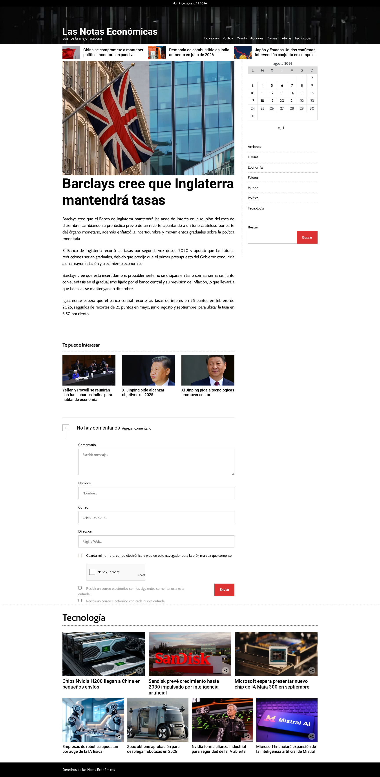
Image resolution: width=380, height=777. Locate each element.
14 (292, 93)
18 (262, 101)
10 (252, 93)
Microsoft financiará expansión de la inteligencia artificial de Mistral (286, 749)
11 (262, 93)
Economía (211, 38)
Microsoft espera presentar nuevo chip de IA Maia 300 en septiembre (272, 684)
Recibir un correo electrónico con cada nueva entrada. (125, 601)
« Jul (281, 128)
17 (252, 101)
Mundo (241, 38)
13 (281, 93)
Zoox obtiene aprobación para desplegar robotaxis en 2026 (153, 749)
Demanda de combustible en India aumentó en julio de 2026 (199, 52)
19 (272, 101)
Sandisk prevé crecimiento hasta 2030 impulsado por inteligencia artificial (184, 687)
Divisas (272, 38)
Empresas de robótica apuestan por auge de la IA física (90, 749)
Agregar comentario (136, 428)
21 (292, 101)
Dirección (85, 531)
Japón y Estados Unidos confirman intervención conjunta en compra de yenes (285, 55)
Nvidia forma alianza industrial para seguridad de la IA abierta (219, 749)
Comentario (87, 445)
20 (282, 101)
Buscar (253, 227)
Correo (83, 507)
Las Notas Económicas (110, 31)
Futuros (286, 38)
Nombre (84, 483)
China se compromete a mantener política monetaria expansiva (113, 52)
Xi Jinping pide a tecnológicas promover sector (207, 392)
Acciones (256, 38)
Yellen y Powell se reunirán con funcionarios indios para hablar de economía (87, 395)
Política (228, 38)
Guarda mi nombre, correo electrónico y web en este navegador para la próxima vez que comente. (159, 555)
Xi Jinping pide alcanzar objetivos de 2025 (143, 392)
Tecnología (303, 38)
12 (271, 93)
